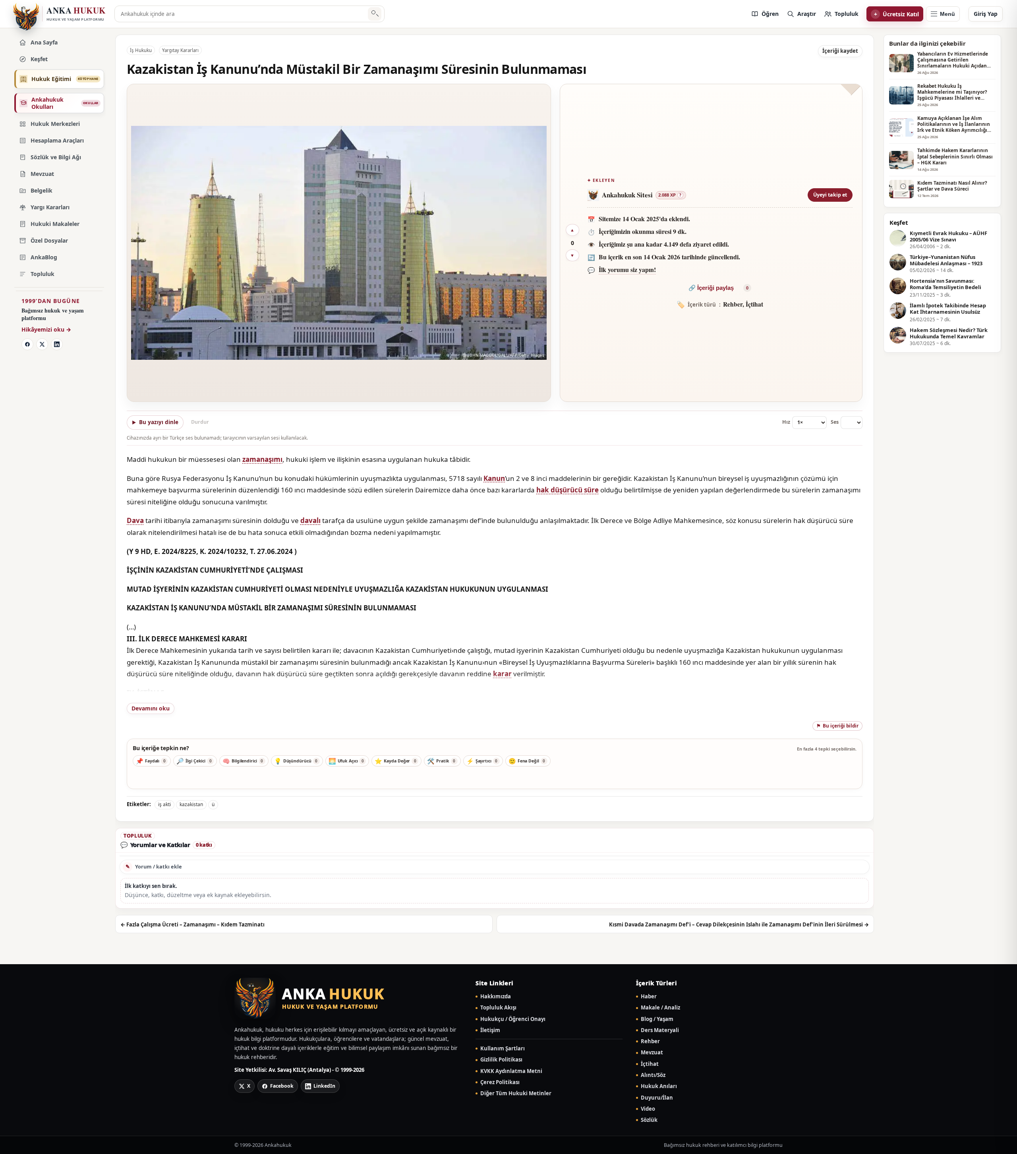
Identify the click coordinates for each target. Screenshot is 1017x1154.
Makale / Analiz (660, 1007)
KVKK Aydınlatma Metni (511, 1071)
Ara (375, 14)
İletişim (490, 1030)
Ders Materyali (660, 1030)
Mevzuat (652, 1052)
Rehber (650, 1041)
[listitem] (765, 14)
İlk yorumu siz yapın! (627, 269)
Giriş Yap (986, 13)
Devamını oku (150, 708)
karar (502, 673)
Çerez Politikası (500, 1082)
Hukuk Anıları (659, 1086)
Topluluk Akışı (498, 1007)
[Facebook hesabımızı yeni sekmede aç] (27, 344)
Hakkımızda (495, 996)
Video (648, 1109)
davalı (310, 520)
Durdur (200, 422)
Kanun (494, 478)
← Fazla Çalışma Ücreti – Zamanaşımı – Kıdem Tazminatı (192, 924)
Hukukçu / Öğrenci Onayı (512, 1019)
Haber (649, 996)
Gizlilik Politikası (501, 1059)
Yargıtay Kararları (180, 50)
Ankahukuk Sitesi (627, 195)
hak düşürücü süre (567, 489)
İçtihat (650, 1064)
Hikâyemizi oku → (46, 329)
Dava (135, 520)
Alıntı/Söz (653, 1075)
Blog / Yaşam (657, 1019)
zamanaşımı (262, 459)
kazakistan (191, 804)
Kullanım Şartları (502, 1048)
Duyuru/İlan (657, 1097)
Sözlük (649, 1120)
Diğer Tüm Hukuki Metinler (515, 1093)
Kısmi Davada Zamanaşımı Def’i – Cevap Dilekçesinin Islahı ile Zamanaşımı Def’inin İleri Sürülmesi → (739, 924)
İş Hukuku (141, 50)
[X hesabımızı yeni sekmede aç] (42, 344)
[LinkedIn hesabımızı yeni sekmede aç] (57, 344)
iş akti (164, 804)
